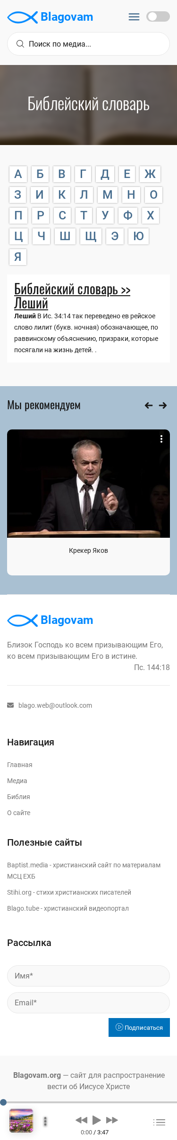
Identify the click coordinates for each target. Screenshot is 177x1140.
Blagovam (65, 17)
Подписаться (143, 1027)
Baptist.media (27, 865)
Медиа (17, 780)
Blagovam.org (37, 1075)
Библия (18, 796)
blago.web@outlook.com (55, 705)
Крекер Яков (88, 550)
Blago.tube (23, 908)
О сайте (18, 813)
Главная (20, 764)
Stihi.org (19, 892)
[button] (81, 1119)
